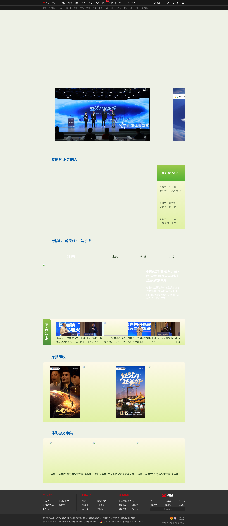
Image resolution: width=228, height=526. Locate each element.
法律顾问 (135, 505)
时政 (53, 3)
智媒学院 (167, 501)
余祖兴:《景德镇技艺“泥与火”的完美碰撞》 (67, 340)
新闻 (63, 3)
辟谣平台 (122, 505)
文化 (82, 8)
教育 (97, 3)
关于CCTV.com (48, 505)
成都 (115, 257)
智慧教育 (182, 505)
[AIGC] (157, 3)
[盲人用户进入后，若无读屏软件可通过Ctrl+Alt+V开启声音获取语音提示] (168, 3)
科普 (94, 8)
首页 (47, 3)
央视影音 (85, 505)
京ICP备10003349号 (77, 522)
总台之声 (46, 501)
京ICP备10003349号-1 (91, 522)
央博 (75, 8)
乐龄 (106, 8)
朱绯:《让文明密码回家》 (162, 340)
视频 (76, 3)
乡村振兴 (52, 8)
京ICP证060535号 (48, 522)
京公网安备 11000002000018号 (113, 522)
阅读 (112, 8)
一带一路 (68, 8)
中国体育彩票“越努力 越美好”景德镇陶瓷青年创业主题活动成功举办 (163, 276)
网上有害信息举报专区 (127, 501)
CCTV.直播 (131, 3)
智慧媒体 (153, 505)
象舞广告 (62, 505)
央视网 (84, 501)
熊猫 (104, 3)
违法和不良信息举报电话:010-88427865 (122, 518)
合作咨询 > (168, 509)
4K (120, 3)
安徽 (143, 257)
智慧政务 (167, 505)
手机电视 (100, 505)
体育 (90, 3)
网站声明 (46, 509)
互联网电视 (101, 501)
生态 (60, 8)
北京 (172, 257)
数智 (125, 8)
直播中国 (112, 3)
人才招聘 (135, 509)
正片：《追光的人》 (170, 173)
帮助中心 (100, 509)
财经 (83, 3)
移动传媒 (85, 509)
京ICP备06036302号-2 (62, 522)
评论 (70, 3)
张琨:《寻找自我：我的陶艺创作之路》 (91, 340)
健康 (100, 8)
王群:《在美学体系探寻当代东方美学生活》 (116, 340)
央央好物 (145, 8)
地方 (44, 8)
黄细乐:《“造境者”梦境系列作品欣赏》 (139, 340)
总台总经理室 (64, 501)
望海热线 (122, 509)
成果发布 (182, 501)
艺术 (119, 8)
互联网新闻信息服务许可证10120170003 (56, 518)
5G (131, 8)
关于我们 (153, 501)
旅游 (88, 8)
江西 (71, 256)
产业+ (137, 8)
